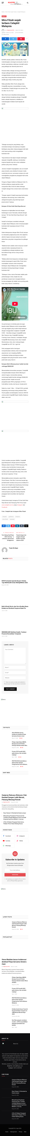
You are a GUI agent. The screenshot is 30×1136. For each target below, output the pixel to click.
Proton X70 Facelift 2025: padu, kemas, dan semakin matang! (19, 753)
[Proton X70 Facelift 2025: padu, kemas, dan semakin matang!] (6, 753)
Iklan (25, 1131)
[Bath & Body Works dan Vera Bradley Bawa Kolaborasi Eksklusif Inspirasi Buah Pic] (15, 596)
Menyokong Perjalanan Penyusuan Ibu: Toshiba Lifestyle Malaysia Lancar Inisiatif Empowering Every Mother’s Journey (14, 817)
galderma (11, 516)
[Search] (27, 3)
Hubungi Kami (13, 1131)
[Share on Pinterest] (21, 38)
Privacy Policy (14, 880)
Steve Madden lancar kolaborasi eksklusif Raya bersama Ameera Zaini (19, 734)
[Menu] (3, 3)
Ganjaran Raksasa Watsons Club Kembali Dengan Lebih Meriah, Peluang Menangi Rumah (14, 797)
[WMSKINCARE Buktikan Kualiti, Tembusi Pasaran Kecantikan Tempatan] (15, 622)
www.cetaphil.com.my (8, 505)
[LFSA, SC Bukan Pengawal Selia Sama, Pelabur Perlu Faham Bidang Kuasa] (6, 1115)
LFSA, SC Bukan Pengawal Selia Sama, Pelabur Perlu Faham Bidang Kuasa (19, 1115)
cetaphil (4, 516)
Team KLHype (10, 30)
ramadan (12, 519)
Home (3, 11)
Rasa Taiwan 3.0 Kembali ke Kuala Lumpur (14, 813)
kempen (18, 516)
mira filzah (5, 519)
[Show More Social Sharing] (26, 38)
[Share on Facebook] (5, 38)
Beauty (4, 16)
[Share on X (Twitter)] (13, 38)
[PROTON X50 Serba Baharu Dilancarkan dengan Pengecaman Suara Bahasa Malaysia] (6, 763)
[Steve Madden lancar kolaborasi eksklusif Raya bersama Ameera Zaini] (6, 734)
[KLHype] (15, 2)
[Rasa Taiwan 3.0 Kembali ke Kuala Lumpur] (6, 1093)
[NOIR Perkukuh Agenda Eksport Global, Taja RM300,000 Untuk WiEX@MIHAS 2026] (15, 571)
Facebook (4, 507)
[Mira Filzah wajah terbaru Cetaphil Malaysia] (15, 49)
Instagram (20, 505)
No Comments (19, 32)
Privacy (20, 1131)
